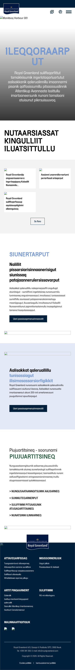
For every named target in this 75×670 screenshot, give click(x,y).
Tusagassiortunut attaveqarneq (16, 563)
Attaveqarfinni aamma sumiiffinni (17, 567)
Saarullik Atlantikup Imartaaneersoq (18, 606)
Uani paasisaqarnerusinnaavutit (28, 318)
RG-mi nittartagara (47, 595)
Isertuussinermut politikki (46, 662)
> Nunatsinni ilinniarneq (25, 515)
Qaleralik (7, 595)
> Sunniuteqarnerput (23, 498)
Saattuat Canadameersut (14, 609)
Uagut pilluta (44, 563)
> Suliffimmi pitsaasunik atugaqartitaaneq (25, 506)
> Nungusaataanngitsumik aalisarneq (34, 491)
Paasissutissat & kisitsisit (49, 567)
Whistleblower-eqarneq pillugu (16, 577)
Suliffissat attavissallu (12, 574)
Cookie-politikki (25, 662)
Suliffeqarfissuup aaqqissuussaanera (19, 570)
